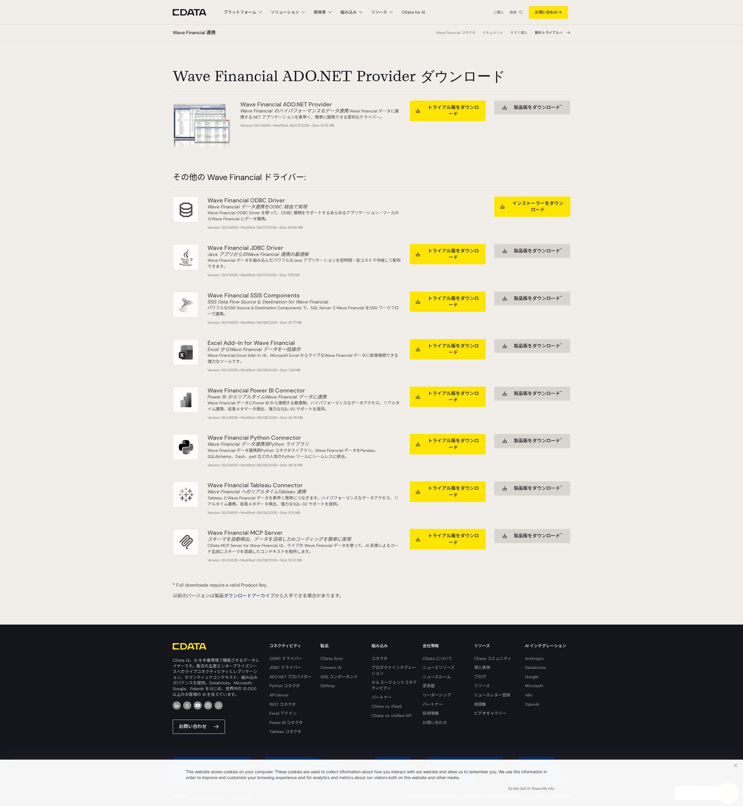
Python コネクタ (284, 685)
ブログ (480, 676)
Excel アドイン (283, 713)
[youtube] (198, 705)
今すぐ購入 (519, 32)
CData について (437, 658)
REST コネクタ (282, 704)
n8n (528, 695)
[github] (208, 705)
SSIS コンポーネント (339, 676)
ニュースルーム (437, 676)
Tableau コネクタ (285, 731)
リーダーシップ (437, 695)
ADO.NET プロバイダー (290, 676)
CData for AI (413, 12)
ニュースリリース (439, 667)
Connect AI (330, 667)
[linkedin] (177, 705)
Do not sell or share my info (531, 788)
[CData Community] (218, 705)
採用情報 (431, 713)
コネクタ (379, 658)
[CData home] (194, 12)
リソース (482, 685)
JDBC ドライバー (285, 667)
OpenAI (532, 704)
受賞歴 (429, 685)
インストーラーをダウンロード (537, 206)
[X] (187, 705)
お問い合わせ (546, 12)
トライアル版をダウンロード (453, 110)
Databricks (535, 667)
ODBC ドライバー (285, 658)
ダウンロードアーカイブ (249, 596)
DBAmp (327, 685)
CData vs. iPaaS (387, 706)
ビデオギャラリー (490, 713)
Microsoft (534, 685)
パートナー (382, 697)
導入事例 (482, 667)
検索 (513, 12)
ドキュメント (492, 32)
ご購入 (498, 12)
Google (531, 676)
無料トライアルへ (549, 32)
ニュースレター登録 (492, 695)
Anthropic (534, 658)
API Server (278, 695)
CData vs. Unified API (392, 715)
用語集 (480, 704)
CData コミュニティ (492, 658)
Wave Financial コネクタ (455, 32)
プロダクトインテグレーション (394, 670)
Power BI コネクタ (286, 722)
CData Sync (331, 658)
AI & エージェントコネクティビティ (394, 685)
